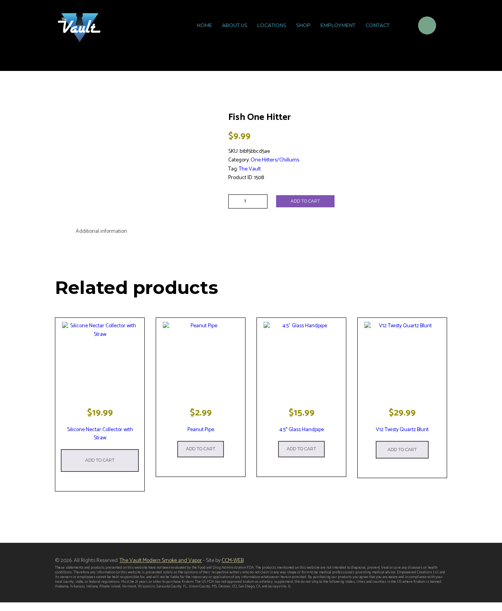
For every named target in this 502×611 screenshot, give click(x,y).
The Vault (250, 169)
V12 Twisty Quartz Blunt (402, 429)
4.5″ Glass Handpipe (301, 429)
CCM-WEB (233, 560)
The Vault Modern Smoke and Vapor (161, 560)
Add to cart (305, 201)
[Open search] (402, 26)
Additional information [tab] (101, 231)
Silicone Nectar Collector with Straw (100, 433)
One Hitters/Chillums (275, 160)
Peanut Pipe (200, 429)
